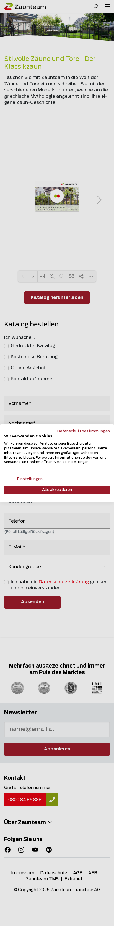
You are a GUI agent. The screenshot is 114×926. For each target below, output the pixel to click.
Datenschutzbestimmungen (83, 431)
